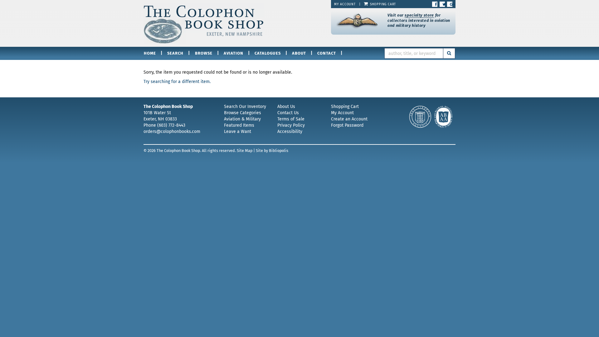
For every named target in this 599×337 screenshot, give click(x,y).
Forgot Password (347, 125)
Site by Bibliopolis (272, 150)
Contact (326, 53)
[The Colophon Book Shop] (233, 23)
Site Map (244, 150)
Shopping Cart (382, 4)
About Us (286, 106)
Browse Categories (242, 112)
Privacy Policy (291, 125)
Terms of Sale (290, 119)
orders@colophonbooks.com (172, 131)
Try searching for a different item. (177, 81)
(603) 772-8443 (171, 125)
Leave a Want (237, 131)
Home (150, 53)
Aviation (233, 53)
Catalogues (267, 53)
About (299, 53)
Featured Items (239, 125)
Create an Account (349, 119)
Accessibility (289, 131)
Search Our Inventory (245, 106)
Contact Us (288, 112)
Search (175, 53)
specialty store (419, 15)
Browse (203, 53)
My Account (345, 4)
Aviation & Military (242, 119)
